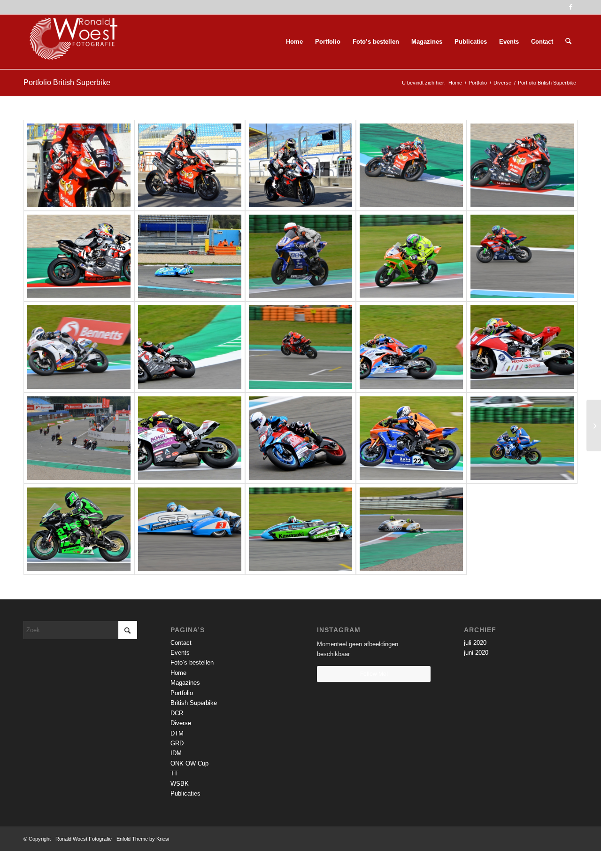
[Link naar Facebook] (570, 7)
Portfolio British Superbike (66, 82)
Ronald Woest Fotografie (83, 839)
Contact (181, 642)
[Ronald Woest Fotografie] (70, 42)
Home (178, 672)
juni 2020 (476, 652)
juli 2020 (475, 642)
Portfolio (181, 692)
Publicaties (185, 793)
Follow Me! (374, 674)
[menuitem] (294, 42)
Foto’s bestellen (192, 662)
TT (174, 773)
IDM (176, 753)
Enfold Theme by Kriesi (142, 839)
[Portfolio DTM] (593, 425)
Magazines (185, 682)
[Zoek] (568, 42)
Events (180, 652)
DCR (176, 713)
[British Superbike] (78, 165)
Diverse (180, 723)
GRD (177, 743)
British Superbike (193, 702)
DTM (177, 733)
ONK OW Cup (189, 763)
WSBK (179, 783)
